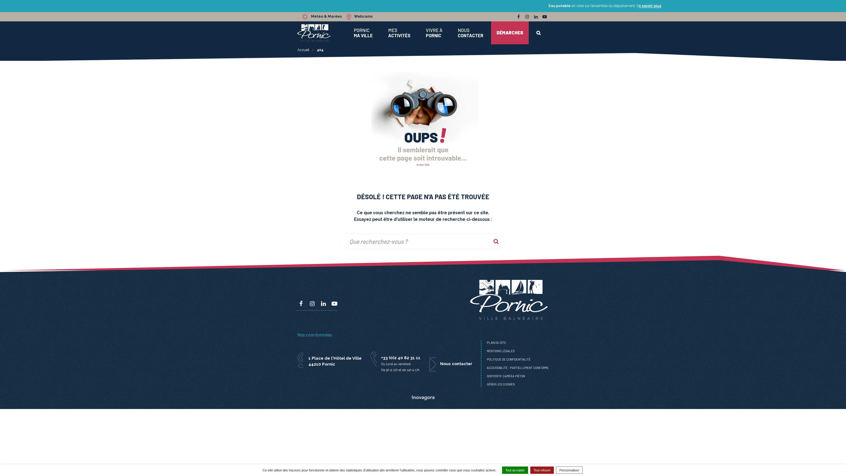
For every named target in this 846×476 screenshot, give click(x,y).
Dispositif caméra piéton (506, 376)
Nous (470, 33)
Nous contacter (456, 363)
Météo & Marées (326, 16)
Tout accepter (515, 470)
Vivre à (434, 33)
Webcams (363, 16)
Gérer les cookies (501, 384)
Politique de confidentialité (509, 359)
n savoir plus (650, 6)
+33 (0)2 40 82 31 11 (400, 357)
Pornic (363, 33)
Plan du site (496, 342)
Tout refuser (542, 470)
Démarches (510, 32)
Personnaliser (569, 470)
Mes (399, 33)
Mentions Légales (501, 351)
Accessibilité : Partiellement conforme (518, 368)
